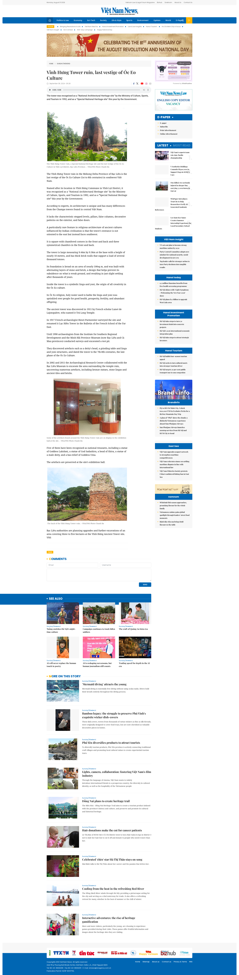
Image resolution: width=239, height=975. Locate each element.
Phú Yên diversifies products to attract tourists (111, 742)
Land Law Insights (135, 26)
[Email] (150, 83)
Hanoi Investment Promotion (113, 26)
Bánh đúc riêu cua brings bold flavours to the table (171, 523)
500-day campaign (85, 30)
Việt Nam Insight (53, 30)
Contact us (166, 962)
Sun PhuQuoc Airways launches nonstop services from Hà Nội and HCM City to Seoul (173, 430)
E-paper (163, 117)
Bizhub (159, 2)
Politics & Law (63, 20)
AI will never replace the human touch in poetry (61, 664)
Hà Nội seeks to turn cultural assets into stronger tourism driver (173, 364)
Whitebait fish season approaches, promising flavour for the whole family (173, 505)
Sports (129, 20)
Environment (143, 20)
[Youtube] (142, 84)
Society (103, 20)
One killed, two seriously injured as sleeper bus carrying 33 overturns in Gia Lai (180, 186)
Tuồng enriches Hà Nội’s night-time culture (61, 630)
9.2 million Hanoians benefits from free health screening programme (173, 284)
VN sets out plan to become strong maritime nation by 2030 (173, 246)
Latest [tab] (162, 145)
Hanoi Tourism (151, 26)
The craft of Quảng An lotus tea (133, 629)
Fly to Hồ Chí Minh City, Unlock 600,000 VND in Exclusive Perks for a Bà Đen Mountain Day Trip (175, 411)
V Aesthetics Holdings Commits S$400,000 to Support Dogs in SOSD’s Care (180, 170)
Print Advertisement (168, 130)
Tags (50, 552)
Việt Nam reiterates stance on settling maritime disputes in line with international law (174, 464)
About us (155, 962)
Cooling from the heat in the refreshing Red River (113, 888)
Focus (50, 26)
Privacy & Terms (180, 962)
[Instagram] (146, 84)
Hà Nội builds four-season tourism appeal (173, 357)
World (168, 20)
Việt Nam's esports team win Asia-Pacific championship (180, 155)
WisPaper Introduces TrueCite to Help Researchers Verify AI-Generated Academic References (171, 204)
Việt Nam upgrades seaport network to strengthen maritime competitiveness (174, 455)
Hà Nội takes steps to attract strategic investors (174, 339)
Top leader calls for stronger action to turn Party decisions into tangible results (175, 264)
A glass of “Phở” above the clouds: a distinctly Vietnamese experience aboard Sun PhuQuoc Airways (173, 421)
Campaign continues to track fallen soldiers (99, 630)
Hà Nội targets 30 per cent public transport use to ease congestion (173, 371)
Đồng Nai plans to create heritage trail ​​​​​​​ (106, 801)
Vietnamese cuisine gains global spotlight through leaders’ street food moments (174, 515)
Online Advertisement (168, 134)
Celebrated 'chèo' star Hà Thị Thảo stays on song (112, 859)
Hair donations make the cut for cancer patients (112, 830)
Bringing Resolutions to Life (70, 26)
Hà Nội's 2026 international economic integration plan (175, 332)
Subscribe (164, 126)
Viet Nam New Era (91, 26)
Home (51, 64)
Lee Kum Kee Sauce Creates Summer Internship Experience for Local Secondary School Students (173, 223)
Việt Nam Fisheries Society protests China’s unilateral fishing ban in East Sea (174, 474)
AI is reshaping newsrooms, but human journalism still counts (97, 664)
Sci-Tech (91, 20)
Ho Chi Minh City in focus (171, 26)
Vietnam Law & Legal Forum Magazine (139, 2)
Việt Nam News (119, 11)
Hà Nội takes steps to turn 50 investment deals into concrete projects (172, 324)
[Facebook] (133, 84)
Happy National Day (104, 30)
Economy (78, 20)
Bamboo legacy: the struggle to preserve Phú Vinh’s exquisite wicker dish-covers (114, 715)
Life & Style (116, 20)
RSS (190, 962)
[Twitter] (137, 84)
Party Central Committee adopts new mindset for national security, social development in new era (174, 255)
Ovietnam (168, 2)
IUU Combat (68, 30)
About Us (178, 2)
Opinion (156, 20)
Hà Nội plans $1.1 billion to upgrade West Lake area (173, 301)
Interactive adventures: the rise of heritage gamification (108, 919)
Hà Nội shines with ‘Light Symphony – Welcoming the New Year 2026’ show (174, 293)
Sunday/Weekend (63, 64)
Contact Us (188, 2)
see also (55, 599)
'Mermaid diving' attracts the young (104, 684)
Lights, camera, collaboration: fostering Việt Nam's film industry (116, 773)
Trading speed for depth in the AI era (134, 664)
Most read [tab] (181, 145)
